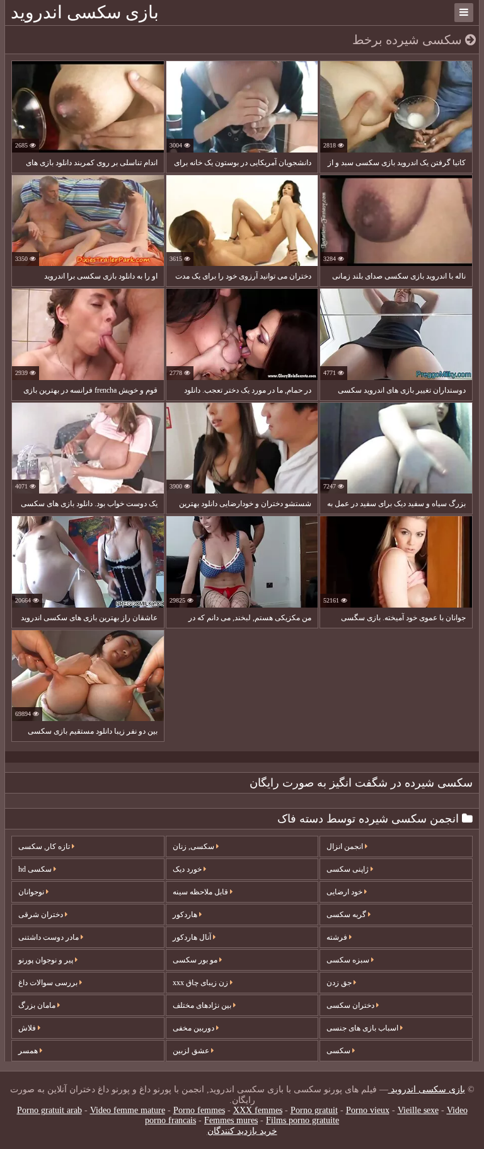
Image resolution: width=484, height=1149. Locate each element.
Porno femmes (199, 1110)
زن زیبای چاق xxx (201, 982)
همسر (29, 1050)
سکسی (339, 1050)
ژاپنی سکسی (348, 869)
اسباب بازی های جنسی (363, 1028)
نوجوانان (32, 891)
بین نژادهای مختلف (203, 1005)
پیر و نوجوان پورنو (46, 960)
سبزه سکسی (348, 960)
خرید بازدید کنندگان (242, 1131)
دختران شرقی (41, 914)
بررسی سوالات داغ (48, 982)
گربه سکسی (347, 914)
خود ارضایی (345, 891)
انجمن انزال (345, 846)
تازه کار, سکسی (45, 846)
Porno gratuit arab (49, 1110)
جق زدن (340, 982)
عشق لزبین (192, 1050)
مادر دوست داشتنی (49, 937)
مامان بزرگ (37, 1005)
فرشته (337, 937)
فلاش (28, 1028)
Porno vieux (367, 1110)
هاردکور (186, 914)
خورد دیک (188, 869)
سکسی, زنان (194, 846)
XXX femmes (257, 1110)
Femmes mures (231, 1120)
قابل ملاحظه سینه (201, 891)
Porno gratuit (314, 1110)
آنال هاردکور (193, 937)
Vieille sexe (418, 1110)
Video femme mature (127, 1110)
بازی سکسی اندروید (85, 12)
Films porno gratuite (302, 1120)
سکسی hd (36, 869)
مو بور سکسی (196, 960)
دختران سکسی (351, 1005)
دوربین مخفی (194, 1028)
